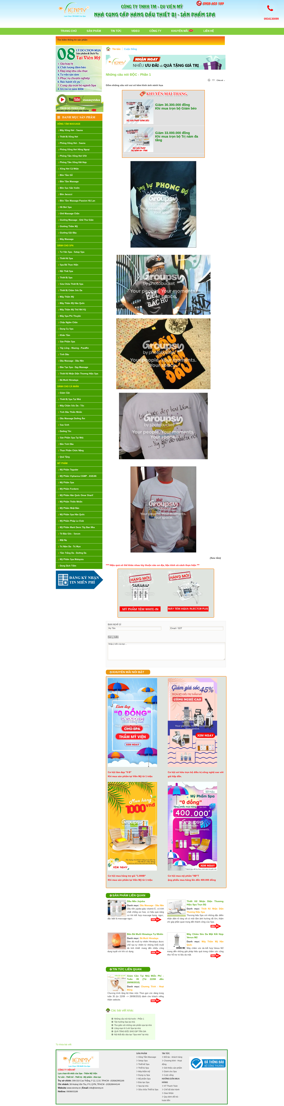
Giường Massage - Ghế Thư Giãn (77, 220)
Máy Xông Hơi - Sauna (71, 130)
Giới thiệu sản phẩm (173, 1068)
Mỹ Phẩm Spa (67, 482)
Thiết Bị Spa (66, 277)
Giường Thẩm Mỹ (69, 226)
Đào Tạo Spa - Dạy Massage (74, 367)
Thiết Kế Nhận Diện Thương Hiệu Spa (79, 373)
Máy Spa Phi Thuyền (70, 316)
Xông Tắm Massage (68, 124)
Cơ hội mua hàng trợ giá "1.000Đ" (127, 875)
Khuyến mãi (179, 31)
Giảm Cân (65, 393)
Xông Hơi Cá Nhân (69, 168)
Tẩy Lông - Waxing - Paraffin (74, 348)
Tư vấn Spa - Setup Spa (72, 252)
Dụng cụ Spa (144, 1075)
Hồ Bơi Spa (65, 207)
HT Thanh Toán (171, 1086)
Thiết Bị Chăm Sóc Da (71, 290)
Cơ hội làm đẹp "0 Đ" (119, 772)
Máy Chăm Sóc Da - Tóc (72, 405)
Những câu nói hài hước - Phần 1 (129, 1019)
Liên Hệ (208, 31)
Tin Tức (116, 31)
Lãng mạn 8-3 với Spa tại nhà (127, 1028)
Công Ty (155, 31)
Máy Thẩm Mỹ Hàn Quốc (72, 303)
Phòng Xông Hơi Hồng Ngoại (75, 149)
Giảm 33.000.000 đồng (172, 133)
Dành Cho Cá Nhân (68, 386)
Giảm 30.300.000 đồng (172, 105)
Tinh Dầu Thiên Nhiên (71, 412)
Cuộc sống (169, 1075)
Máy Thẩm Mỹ (67, 297)
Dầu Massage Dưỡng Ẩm (72, 418)
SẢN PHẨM (141, 1053)
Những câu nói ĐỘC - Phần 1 (128, 74)
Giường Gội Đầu (68, 233)
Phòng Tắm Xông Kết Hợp (73, 162)
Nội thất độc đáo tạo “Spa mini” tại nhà (131, 1034)
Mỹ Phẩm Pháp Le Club (72, 521)
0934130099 (271, 18)
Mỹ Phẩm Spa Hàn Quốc (72, 514)
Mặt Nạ (63, 540)
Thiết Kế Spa (66, 258)
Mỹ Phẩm (62, 463)
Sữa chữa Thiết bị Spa (148, 1089)
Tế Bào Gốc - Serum (70, 533)
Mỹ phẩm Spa (144, 1079)
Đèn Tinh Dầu (67, 444)
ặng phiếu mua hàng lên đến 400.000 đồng (192, 880)
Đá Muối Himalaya (69, 380)
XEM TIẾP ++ (157, 919)
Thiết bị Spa (143, 1068)
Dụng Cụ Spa (66, 329)
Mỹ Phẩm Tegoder (69, 469)
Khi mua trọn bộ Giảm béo (176, 108)
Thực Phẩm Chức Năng (72, 450)
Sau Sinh (64, 425)
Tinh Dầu (64, 354)
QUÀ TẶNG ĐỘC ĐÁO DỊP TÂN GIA (130, 1031)
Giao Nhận (169, 1093)
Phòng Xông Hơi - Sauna (72, 143)
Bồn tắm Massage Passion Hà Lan (77, 200)
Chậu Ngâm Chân (69, 322)
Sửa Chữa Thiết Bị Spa (71, 284)
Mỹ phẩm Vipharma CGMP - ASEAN (78, 476)
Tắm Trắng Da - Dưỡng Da (73, 553)
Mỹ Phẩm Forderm (69, 489)
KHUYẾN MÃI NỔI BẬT (128, 672)
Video (135, 31)
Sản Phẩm (94, 31)
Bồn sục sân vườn (70, 188)
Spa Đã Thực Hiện (69, 265)
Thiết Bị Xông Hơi (69, 136)
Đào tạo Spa (143, 1082)
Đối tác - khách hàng (173, 1057)
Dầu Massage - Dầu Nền (72, 361)
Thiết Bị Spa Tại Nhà (70, 399)
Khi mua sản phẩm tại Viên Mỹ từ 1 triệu (130, 776)
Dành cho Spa (170, 1071)
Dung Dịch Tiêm (68, 565)
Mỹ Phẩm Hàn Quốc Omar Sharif (76, 495)
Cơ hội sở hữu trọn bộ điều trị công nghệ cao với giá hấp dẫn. (196, 774)
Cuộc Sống (130, 49)
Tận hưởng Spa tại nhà (124, 1022)
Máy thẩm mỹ (144, 1071)
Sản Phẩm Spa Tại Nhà (71, 437)
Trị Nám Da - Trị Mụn (70, 546)
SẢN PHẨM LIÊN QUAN (128, 895)
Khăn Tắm (65, 335)
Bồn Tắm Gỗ (66, 175)
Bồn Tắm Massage (69, 181)
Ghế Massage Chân (69, 213)
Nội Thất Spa (66, 271)
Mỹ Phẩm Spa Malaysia (71, 559)
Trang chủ (69, 31)
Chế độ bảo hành (171, 1089)
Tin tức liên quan (127, 969)
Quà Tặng (65, 457)
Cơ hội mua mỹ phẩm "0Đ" (183, 875)
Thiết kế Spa (143, 1064)
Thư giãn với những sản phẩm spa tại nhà (133, 1025)
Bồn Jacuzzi (66, 194)
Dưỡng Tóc (65, 431)
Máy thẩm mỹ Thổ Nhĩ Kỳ (73, 309)
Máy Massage (66, 239)
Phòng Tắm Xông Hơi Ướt (73, 156)
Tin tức (116, 49)
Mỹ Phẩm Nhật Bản (69, 508)
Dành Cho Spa (65, 245)
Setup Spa (143, 1061)
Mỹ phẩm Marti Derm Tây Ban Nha (77, 527)
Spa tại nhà (143, 1086)
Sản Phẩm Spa (67, 341)
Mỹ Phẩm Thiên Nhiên (71, 501)
